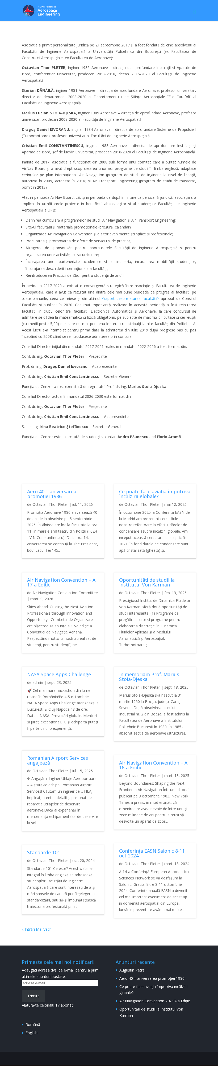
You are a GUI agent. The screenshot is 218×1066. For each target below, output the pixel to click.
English (31, 1032)
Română (33, 1024)
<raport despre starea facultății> (130, 298)
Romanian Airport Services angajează (57, 760)
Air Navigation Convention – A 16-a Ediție (153, 765)
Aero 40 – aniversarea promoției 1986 (51, 493)
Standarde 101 (43, 852)
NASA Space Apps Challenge (59, 674)
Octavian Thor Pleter (50, 504)
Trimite (33, 995)
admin (37, 682)
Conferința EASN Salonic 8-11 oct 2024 (152, 853)
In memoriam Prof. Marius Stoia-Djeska (149, 676)
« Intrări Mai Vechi (37, 929)
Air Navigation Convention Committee (65, 592)
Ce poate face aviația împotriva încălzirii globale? (154, 493)
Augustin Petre (132, 970)
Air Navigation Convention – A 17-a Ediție (61, 582)
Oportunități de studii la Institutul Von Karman (147, 582)
